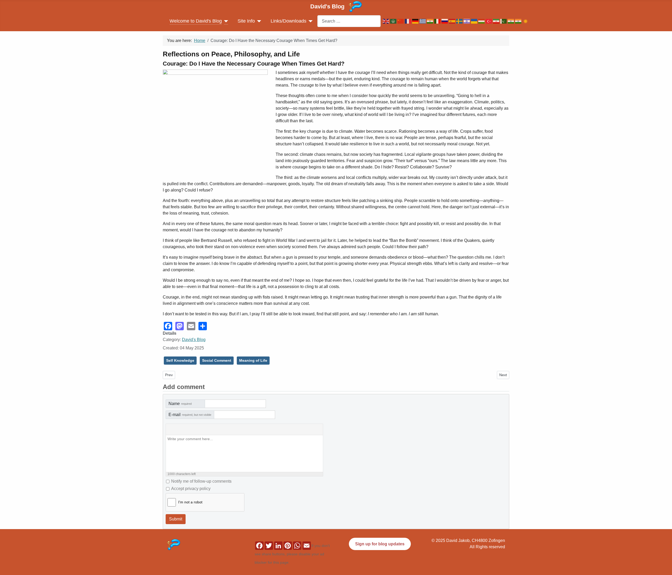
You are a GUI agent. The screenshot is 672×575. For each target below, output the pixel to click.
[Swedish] (460, 21)
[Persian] (496, 21)
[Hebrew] (467, 21)
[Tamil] (518, 21)
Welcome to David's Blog (196, 21)
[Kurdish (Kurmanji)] (526, 21)
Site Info (246, 21)
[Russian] (445, 21)
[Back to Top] (665, 562)
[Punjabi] (511, 21)
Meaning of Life (253, 360)
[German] (415, 21)
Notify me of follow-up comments (201, 481)
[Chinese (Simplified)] (401, 21)
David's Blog (194, 339)
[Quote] (204, 430)
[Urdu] (504, 21)
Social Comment (216, 360)
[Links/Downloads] (309, 21)
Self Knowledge (180, 360)
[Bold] (173, 430)
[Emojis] (215, 430)
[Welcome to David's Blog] (225, 21)
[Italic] (183, 430)
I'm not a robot (190, 502)
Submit (175, 519)
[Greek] (423, 21)
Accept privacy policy (191, 488)
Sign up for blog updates (380, 544)
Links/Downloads (288, 21)
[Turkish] (489, 21)
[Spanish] (452, 21)
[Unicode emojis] (225, 430)
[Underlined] (194, 430)
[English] (386, 21)
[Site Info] (258, 21)
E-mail (190, 414)
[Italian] (438, 21)
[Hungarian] (482, 21)
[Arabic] (393, 21)
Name (180, 403)
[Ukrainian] (474, 21)
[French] (408, 21)
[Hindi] (430, 21)
